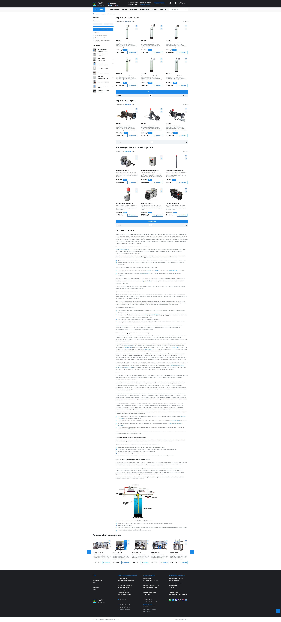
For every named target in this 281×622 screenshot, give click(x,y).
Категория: (96, 32)
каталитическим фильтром (151, 314)
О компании (133, 9)
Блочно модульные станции (176, 583)
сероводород (173, 270)
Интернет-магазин (97, 580)
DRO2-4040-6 (117, 553)
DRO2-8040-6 (155, 553)
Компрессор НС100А (172, 203)
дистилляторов (128, 367)
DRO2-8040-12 (98, 553)
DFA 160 (168, 124)
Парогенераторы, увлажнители (151, 585)
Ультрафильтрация (173, 592)
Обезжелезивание (173, 585)
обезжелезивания (147, 282)
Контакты (163, 9)
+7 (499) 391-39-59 (133, 2)
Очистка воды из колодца (124, 587)
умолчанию (128, 21)
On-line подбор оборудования (126, 580)
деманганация (128, 347)
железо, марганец (145, 273)
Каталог (95, 578)
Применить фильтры (103, 29)
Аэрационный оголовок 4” (124, 203)
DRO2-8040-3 (136, 553)
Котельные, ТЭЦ (147, 578)
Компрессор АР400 (122, 170)
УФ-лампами (131, 429)
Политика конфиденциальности (181, 619)
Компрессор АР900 (147, 203)
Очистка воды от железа (124, 590)
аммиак (149, 270)
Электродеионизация (174, 580)
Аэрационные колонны (122, 325)
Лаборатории (146, 594)
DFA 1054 (119, 41)
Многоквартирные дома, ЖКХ (150, 580)
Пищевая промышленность (150, 587)
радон (157, 270)
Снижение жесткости (123, 592)
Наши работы (144, 9)
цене (133, 21)
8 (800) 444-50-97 (145, 2)
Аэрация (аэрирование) (122, 249)
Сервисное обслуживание (124, 583)
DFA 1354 (168, 41)
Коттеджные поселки (148, 583)
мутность (175, 347)
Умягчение (171, 587)
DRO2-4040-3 (174, 553)
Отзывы (154, 9)
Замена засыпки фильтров (124, 594)
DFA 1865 (168, 73)
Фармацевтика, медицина (149, 592)
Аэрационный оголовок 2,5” (175, 170)
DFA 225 (118, 124)
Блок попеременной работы (150, 170)
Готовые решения (122, 578)
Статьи (124, 9)
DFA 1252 (144, 41)
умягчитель (175, 420)
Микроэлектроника (148, 590)
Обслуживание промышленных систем (178, 594)
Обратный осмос (173, 590)
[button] (89, 552)
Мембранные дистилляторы (176, 578)
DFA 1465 (119, 73)
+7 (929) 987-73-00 (133, 4)
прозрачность (148, 349)
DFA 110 (143, 124)
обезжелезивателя (129, 345)
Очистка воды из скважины (125, 585)
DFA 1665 (144, 73)
